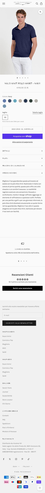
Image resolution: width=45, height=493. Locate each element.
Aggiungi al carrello (22, 129)
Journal (5, 392)
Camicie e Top (7, 340)
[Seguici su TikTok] (28, 459)
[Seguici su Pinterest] (22, 459)
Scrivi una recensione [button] (22, 288)
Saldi (4, 352)
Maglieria (6, 344)
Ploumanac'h (8, 439)
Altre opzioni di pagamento (22, 142)
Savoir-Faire (7, 388)
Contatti (5, 416)
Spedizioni (6, 424)
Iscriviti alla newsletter (19, 323)
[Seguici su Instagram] (16, 459)
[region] (22, 249)
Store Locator (7, 400)
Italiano (26, 466)
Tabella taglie (38, 112)
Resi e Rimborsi (8, 428)
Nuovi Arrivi (6, 336)
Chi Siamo (6, 404)
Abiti (4, 348)
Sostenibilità (7, 396)
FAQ (3, 420)
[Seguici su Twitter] (10, 459)
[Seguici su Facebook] (3, 459)
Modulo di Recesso (9, 431)
